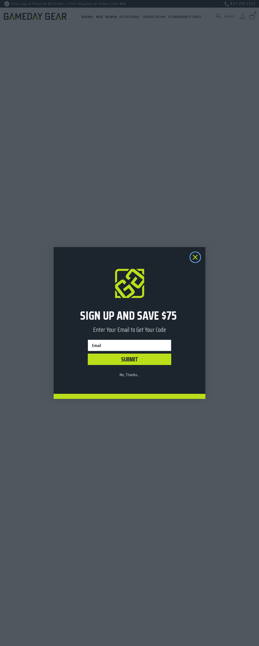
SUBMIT (129, 359)
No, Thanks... (129, 375)
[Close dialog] (195, 257)
